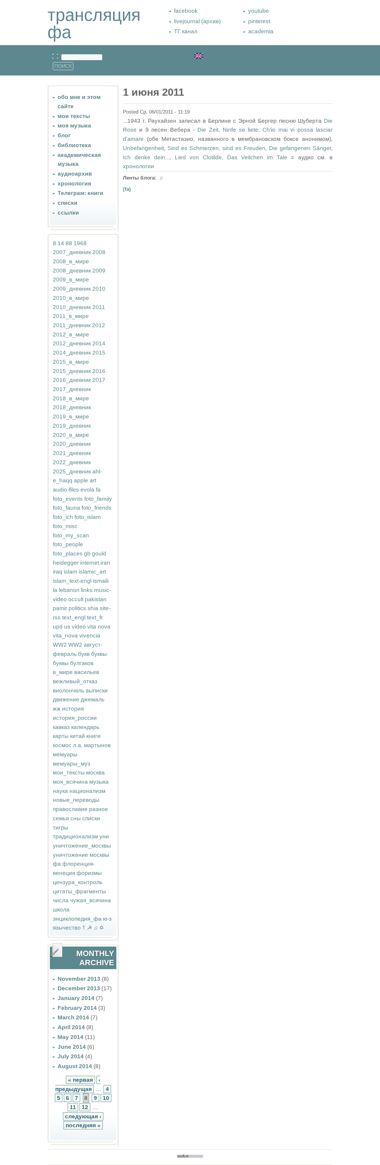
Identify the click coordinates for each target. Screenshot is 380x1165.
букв (84, 654)
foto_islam (88, 517)
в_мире (63, 672)
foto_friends (97, 508)
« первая (80, 1080)
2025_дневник (72, 471)
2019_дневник (72, 426)
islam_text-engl (72, 581)
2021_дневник (72, 453)
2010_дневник (72, 307)
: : (56, 55)
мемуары (65, 754)
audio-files (66, 490)
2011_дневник (72, 325)
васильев (86, 672)
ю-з (107, 919)
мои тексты (74, 116)
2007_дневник (72, 252)
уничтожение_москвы (82, 846)
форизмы (89, 873)
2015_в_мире (71, 362)
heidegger (66, 563)
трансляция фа (94, 23)
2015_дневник (72, 371)
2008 (98, 252)
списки (67, 203)
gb (87, 553)
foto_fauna (66, 508)
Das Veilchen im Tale (257, 157)
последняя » (83, 1125)
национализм (87, 791)
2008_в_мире (71, 261)
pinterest (259, 21)
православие (70, 809)
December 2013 (79, 988)
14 (61, 243)
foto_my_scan (71, 535)
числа (61, 900)
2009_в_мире (71, 279)
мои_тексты (69, 772)
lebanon (69, 590)
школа (61, 909)
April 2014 (71, 1027)
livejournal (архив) (197, 21)
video (79, 627)
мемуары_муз (71, 764)
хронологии (138, 166)
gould (99, 553)
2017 (98, 380)
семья (61, 818)
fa (98, 490)
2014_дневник (72, 353)
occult (75, 599)
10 (106, 1098)
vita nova (98, 627)
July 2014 (71, 1056)
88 (69, 243)
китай (77, 736)
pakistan (96, 599)
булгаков (82, 663)
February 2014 (77, 1008)
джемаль (92, 699)
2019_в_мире (71, 416)
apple (81, 480)
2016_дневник (72, 380)
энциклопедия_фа (77, 919)
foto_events (68, 499)
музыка (99, 782)
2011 (98, 307)
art (93, 480)
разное (98, 809)
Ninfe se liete (240, 130)
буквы (99, 654)
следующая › (83, 1116)
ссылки (68, 213)
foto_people (68, 544)
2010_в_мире (71, 298)
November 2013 (79, 979)
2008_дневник (72, 270)
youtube (258, 11)
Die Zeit (207, 130)
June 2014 (72, 1047)
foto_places (68, 553)
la (55, 590)
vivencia (89, 635)
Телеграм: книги (80, 193)
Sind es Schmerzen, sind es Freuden (216, 148)
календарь (85, 727)
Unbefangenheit (143, 148)
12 (85, 1107)
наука (60, 791)
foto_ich (63, 517)
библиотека (74, 145)
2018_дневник (72, 407)
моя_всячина (70, 782)
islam (70, 572)
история (73, 709)
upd (58, 627)
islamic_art (92, 572)
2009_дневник (72, 289)
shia (93, 608)
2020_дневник (72, 444)
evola (87, 490)
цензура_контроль (77, 882)
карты (61, 736)
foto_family (98, 499)
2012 (98, 325)
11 (73, 1107)
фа (57, 864)
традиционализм (75, 836)
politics (77, 608)
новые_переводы (76, 800)
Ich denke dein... (146, 157)
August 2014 (75, 1066)
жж (57, 709)
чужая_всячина (90, 900)
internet (89, 563)
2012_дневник (72, 343)
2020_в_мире (71, 435)
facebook (186, 11)
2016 (98, 371)
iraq (57, 572)
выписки (97, 690)
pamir (60, 608)
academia (260, 31)
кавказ (61, 727)
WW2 (60, 645)
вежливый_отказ (75, 681)
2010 (98, 289)
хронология (74, 183)
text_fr (95, 617)
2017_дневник (72, 389)
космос (62, 745)
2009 (98, 270)
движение (66, 699)
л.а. (78, 745)
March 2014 (73, 1017)
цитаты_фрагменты (79, 891)
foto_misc (65, 526)
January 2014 (76, 998)
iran (105, 563)
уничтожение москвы (81, 855)
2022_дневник (72, 462)
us (67, 627)
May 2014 (70, 1037)
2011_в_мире (71, 316)
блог (64, 135)
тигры (60, 827)
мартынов (97, 745)
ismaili (101, 581)
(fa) (127, 189)
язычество (67, 928)
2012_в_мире (71, 334)
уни (104, 836)
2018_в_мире (71, 398)
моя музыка (74, 125)
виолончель (68, 690)
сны (75, 818)
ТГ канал (185, 31)
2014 (98, 343)
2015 (98, 353)
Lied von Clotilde (198, 157)
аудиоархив (75, 174)
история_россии (75, 718)
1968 (80, 243)
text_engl (74, 617)
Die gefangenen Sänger (300, 148)
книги (93, 736)
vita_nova (65, 635)
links (87, 590)
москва (95, 772)
